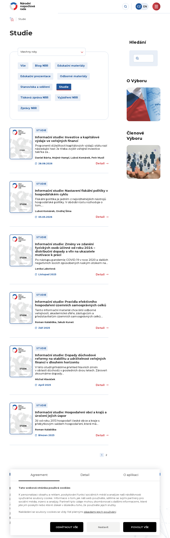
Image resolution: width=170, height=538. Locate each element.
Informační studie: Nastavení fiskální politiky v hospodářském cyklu (71, 192)
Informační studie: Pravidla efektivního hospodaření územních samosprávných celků (70, 303)
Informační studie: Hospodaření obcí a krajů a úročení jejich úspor (71, 414)
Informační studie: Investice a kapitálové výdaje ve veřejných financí (67, 139)
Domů (12, 19)
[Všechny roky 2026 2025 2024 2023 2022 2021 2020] (51, 52)
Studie (41, 130)
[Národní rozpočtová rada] (22, 6)
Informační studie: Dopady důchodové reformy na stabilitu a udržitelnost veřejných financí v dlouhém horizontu (70, 359)
